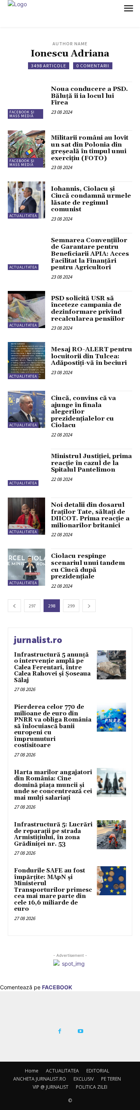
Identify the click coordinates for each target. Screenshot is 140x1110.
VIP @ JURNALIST (50, 1087)
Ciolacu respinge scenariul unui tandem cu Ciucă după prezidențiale (88, 566)
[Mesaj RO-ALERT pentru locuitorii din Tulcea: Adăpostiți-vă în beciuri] (26, 360)
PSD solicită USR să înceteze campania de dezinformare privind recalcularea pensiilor (87, 308)
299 (71, 606)
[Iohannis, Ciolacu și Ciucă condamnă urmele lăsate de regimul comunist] (26, 200)
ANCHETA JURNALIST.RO (39, 1079)
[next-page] (89, 605)
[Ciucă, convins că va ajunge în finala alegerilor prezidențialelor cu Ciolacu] (26, 409)
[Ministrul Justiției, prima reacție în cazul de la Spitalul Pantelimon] (26, 467)
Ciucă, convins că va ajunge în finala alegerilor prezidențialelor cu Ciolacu (83, 411)
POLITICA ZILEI (91, 1087)
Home (31, 1070)
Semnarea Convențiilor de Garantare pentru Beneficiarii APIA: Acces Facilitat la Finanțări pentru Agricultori (90, 253)
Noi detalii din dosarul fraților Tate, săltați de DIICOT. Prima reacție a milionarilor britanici (90, 515)
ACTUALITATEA (23, 215)
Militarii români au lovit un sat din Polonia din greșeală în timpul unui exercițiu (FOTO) (89, 148)
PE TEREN (111, 1079)
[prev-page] (14, 605)
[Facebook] (59, 1031)
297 (32, 606)
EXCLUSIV (84, 1079)
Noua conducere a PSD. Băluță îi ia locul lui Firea (89, 95)
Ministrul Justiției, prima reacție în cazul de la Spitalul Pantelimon (91, 463)
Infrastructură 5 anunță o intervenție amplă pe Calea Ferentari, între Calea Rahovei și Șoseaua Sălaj (52, 667)
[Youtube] (80, 1031)
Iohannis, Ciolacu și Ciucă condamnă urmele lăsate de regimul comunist (91, 199)
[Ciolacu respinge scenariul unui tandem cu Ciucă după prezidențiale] (26, 567)
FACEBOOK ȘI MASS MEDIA (22, 113)
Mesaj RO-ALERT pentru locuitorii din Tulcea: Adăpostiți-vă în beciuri (91, 356)
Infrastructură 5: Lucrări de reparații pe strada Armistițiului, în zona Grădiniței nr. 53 (53, 834)
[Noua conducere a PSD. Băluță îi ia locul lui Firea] (26, 100)
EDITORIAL (97, 1070)
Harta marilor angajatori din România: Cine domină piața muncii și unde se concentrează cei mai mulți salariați (53, 785)
